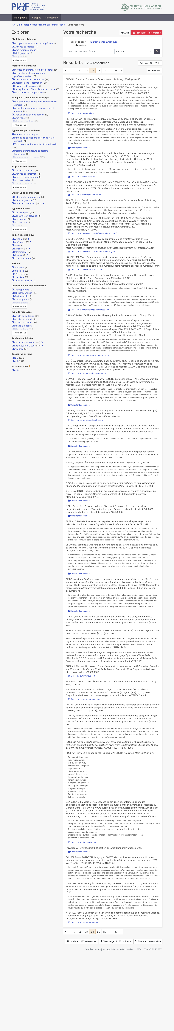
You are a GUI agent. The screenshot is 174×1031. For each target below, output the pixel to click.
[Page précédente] (65, 70)
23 (86, 70)
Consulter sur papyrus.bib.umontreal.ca (88, 373)
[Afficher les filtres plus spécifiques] (43, 203)
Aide (126, 32)
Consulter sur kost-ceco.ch (83, 176)
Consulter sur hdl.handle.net (83, 842)
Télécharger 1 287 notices (115, 941)
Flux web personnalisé (149, 941)
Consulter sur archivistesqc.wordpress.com (90, 309)
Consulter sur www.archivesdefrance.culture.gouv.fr (94, 233)
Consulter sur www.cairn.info (83, 113)
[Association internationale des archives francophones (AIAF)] (141, 7)
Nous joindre (51, 17)
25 (98, 70)
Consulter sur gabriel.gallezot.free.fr (87, 420)
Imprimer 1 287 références (82, 941)
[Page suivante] (121, 70)
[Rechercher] (157, 51)
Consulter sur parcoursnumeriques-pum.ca (90, 355)
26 (104, 70)
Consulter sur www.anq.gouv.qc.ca (86, 699)
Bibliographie (20, 17)
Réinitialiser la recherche (148, 32)
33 (115, 70)
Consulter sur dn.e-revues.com (84, 922)
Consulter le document (80, 148)
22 (80, 70)
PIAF (14, 24)
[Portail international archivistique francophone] (28, 7)
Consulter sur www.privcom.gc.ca (86, 194)
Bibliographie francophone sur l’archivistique (42, 24)
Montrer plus (20, 60)
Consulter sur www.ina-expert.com (86, 269)
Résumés (156, 70)
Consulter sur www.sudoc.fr (83, 676)
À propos (36, 17)
